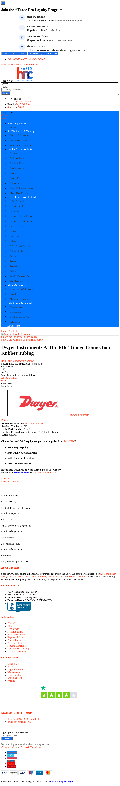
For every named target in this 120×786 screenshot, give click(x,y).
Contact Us (13, 663)
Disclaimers (13, 629)
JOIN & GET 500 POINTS (14, 54)
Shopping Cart (15, 678)
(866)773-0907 (21, 472)
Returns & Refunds (17, 645)
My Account (14, 325)
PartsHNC (69, 441)
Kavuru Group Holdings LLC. (63, 781)
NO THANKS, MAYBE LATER (43, 54)
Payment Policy (15, 637)
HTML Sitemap (15, 631)
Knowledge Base (16, 634)
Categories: (6, 383)
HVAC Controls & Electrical (22, 197)
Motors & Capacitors (18, 285)
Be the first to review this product (17, 360)
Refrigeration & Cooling (20, 303)
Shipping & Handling (18, 648)
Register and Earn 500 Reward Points (19, 64)
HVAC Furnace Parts (17, 576)
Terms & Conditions (18, 651)
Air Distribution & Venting (21, 131)
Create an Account (23, 101)
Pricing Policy (14, 640)
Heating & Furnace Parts (20, 149)
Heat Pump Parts (38, 576)
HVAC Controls (77, 576)
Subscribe (7, 739)
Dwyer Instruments (79, 415)
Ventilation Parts (56, 576)
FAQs (10, 666)
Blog (10, 626)
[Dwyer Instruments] (38, 415)
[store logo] (25, 81)
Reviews (5, 478)
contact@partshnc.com (45, 472)
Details (4, 420)
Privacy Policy (15, 643)
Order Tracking (15, 675)
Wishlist (11, 680)
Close (4, 115)
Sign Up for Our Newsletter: (15, 732)
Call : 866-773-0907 (18, 59)
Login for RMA (15, 669)
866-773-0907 (15, 719)
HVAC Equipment (17, 123)
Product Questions (10, 481)
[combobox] (15, 89)
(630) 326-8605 (37, 59)
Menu (4, 118)
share (3, 380)
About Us (12, 623)
